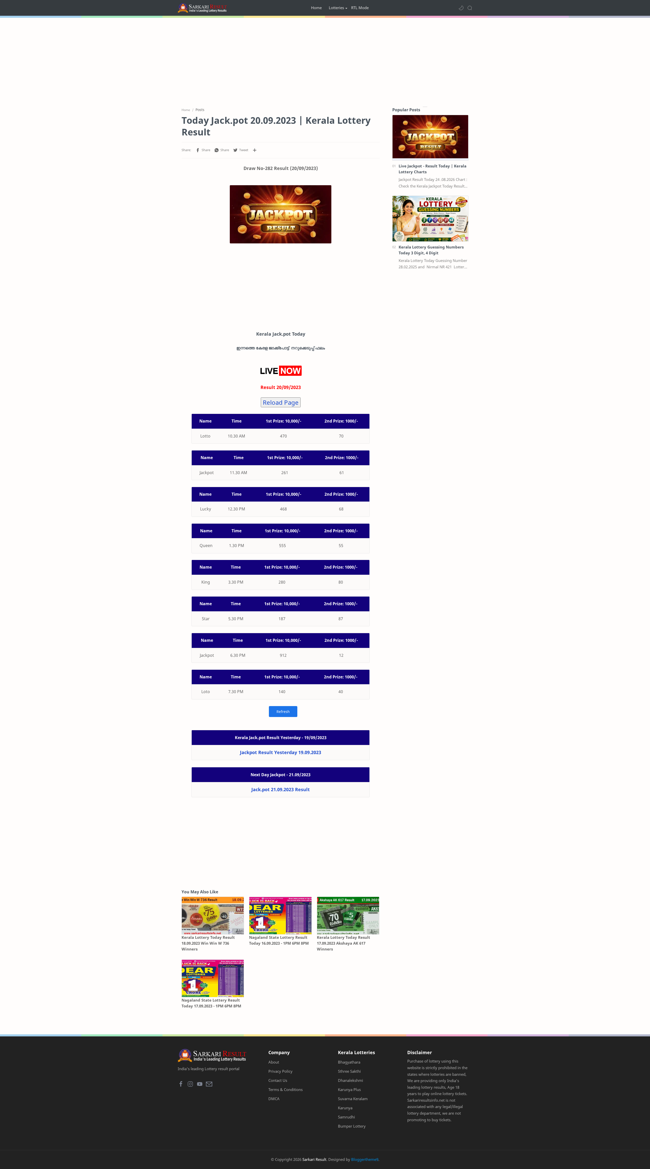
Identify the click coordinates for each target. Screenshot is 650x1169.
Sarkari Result (314, 1159)
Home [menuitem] (316, 7)
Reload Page (281, 402)
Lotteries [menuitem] (336, 7)
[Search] (470, 8)
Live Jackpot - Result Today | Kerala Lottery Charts (432, 168)
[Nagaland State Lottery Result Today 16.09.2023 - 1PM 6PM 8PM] (280, 915)
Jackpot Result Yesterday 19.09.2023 (280, 752)
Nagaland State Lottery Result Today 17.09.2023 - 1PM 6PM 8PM (211, 1002)
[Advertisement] (325, 61)
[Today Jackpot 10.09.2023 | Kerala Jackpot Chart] (280, 214)
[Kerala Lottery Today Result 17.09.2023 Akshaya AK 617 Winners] (348, 915)
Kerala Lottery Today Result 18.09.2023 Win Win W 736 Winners (208, 943)
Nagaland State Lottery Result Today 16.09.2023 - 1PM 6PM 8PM (279, 940)
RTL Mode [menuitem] (360, 7)
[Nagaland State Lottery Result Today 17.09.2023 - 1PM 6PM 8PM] (213, 978)
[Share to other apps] (255, 150)
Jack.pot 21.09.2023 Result (280, 789)
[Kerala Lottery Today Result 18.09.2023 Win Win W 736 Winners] (213, 915)
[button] (461, 8)
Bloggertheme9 (364, 1159)
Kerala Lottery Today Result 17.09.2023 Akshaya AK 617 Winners (343, 943)
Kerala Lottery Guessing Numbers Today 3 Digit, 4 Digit (431, 249)
